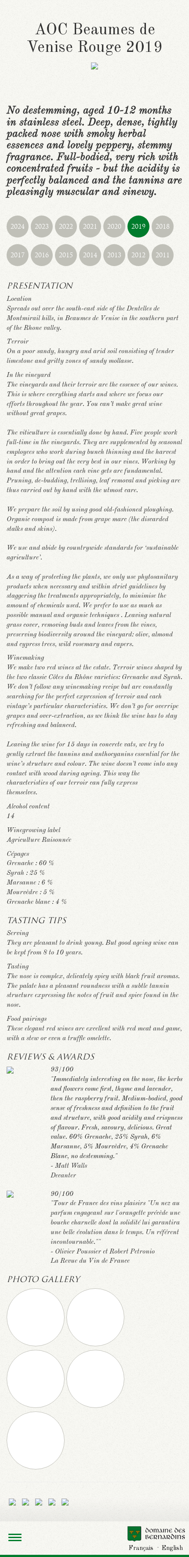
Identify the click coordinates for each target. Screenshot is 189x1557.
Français (141, 1548)
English (172, 1548)
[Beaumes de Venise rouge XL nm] (36, 1344)
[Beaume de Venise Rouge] (95, 1406)
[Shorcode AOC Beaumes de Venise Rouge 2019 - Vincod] (65, 1502)
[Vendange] (36, 1467)
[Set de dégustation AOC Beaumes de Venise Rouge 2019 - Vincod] (25, 1502)
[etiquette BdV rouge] (95, 1344)
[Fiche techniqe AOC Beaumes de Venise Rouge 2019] (12, 1502)
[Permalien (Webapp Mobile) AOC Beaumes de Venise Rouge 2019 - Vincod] (51, 1502)
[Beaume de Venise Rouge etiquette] (36, 1406)
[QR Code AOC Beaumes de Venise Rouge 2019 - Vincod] (38, 1502)
